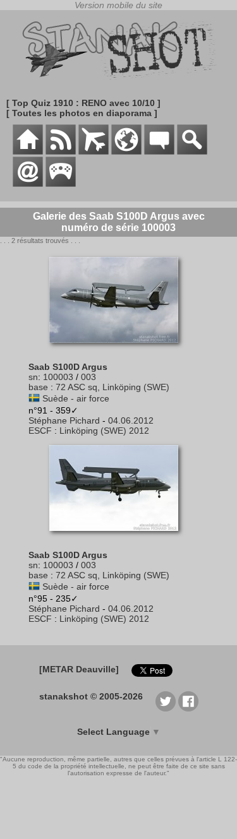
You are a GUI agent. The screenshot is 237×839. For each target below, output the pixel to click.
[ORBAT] (93, 151)
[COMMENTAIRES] (159, 151)
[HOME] (28, 151)
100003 (58, 377)
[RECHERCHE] (192, 151)
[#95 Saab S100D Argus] (118, 537)
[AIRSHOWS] (126, 151)
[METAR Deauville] (79, 669)
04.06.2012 (131, 420)
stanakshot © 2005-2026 (91, 696)
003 (88, 377)
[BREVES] (61, 151)
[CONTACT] (28, 184)
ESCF (40, 430)
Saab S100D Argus (67, 367)
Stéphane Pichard (64, 420)
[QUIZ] (61, 184)
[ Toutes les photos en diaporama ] (81, 113)
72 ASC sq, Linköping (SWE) (112, 387)
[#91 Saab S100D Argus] (118, 349)
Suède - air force (75, 398)
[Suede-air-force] (34, 398)
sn (33, 377)
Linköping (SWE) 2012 (104, 430)
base (38, 387)
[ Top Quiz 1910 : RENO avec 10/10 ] (83, 103)
